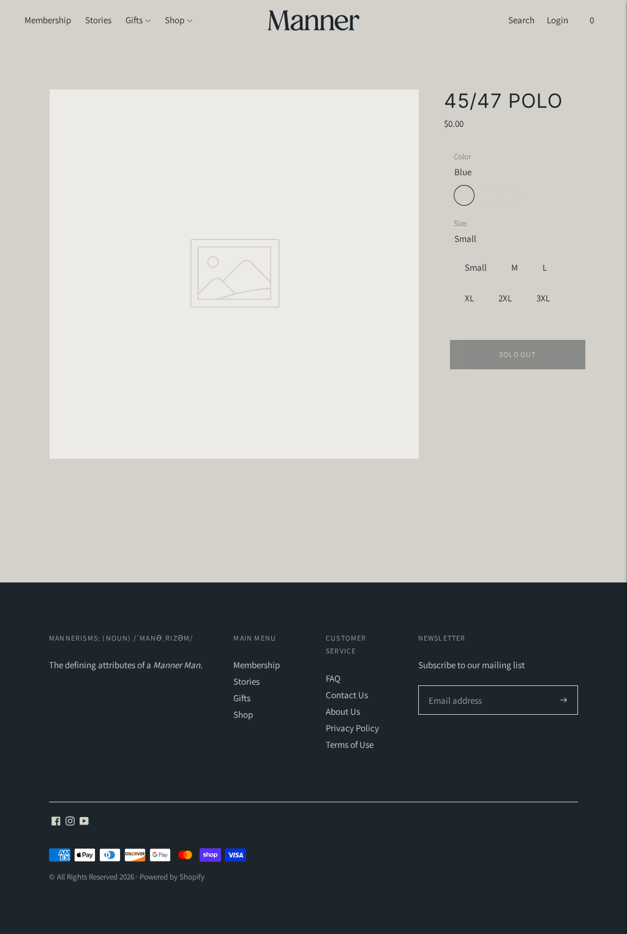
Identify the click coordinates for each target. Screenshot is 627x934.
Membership (47, 20)
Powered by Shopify (172, 877)
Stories (98, 20)
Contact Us (347, 695)
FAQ (333, 678)
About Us (343, 711)
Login (557, 20)
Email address (453, 685)
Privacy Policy (352, 728)
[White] (510, 195)
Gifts (134, 20)
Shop (174, 20)
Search (521, 20)
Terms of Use (350, 744)
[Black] (487, 195)
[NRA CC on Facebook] (56, 822)
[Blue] (464, 195)
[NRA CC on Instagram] (70, 822)
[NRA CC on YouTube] (84, 822)
